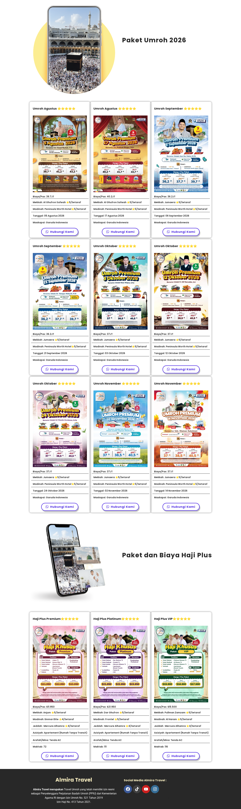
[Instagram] (155, 789)
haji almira (165, 797)
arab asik (129, 797)
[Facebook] (128, 789)
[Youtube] (146, 789)
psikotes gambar (147, 797)
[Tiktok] (137, 789)
